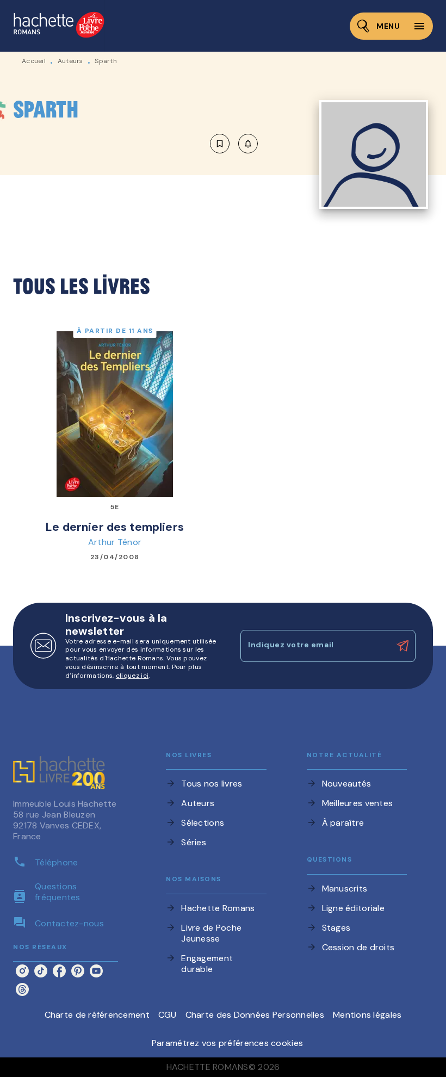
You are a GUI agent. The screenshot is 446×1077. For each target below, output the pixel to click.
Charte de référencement (97, 1014)
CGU (167, 1014)
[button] (234, 143)
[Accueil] (58, 26)
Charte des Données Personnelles (254, 1014)
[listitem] (22, 971)
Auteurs (70, 61)
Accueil (34, 61)
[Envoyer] (402, 646)
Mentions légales (367, 1014)
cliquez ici (132, 675)
